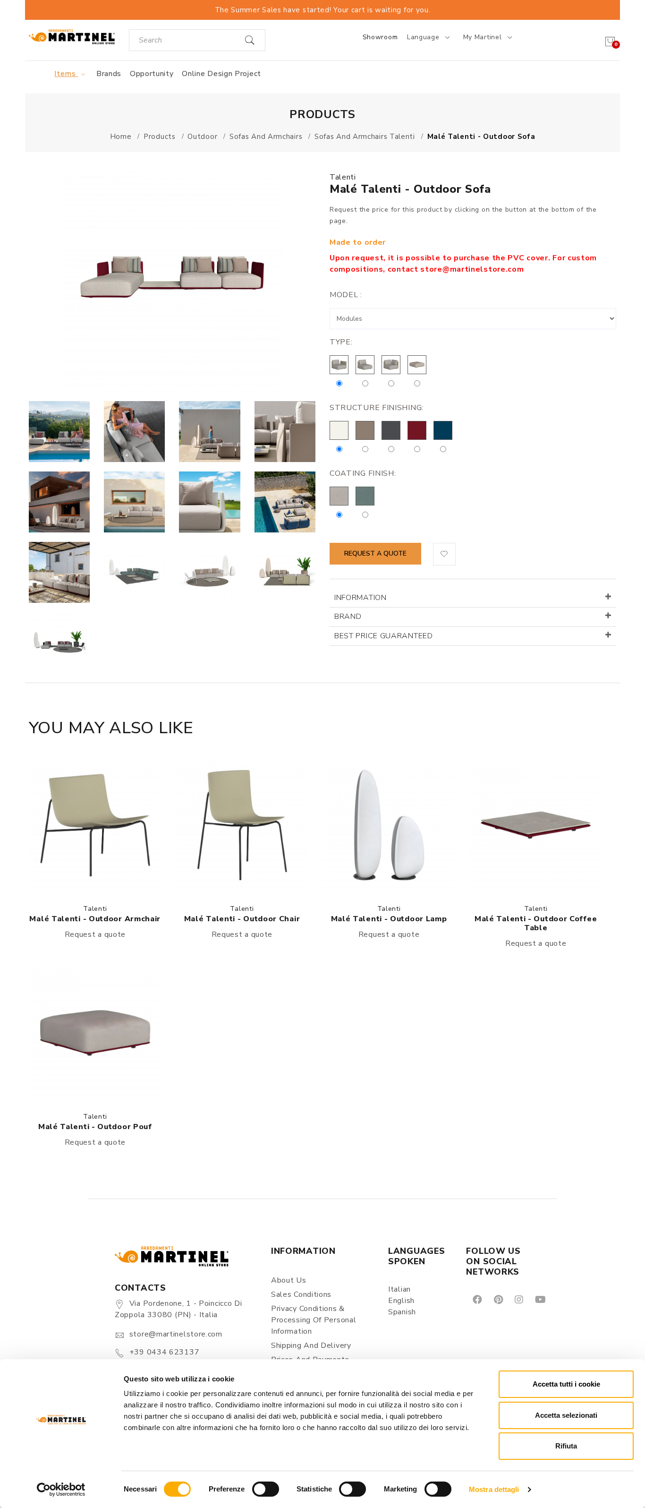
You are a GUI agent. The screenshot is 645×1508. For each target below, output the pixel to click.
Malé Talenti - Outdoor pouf (95, 1127)
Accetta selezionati (566, 1415)
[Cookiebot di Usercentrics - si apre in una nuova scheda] (61, 1489)
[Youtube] (539, 1299)
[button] (444, 554)
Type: (341, 342)
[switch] (265, 1489)
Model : (346, 295)
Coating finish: (363, 473)
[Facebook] (476, 1299)
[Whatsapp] (561, 1299)
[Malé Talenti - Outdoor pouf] (95, 1033)
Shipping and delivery (311, 1345)
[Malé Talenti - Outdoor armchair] (95, 825)
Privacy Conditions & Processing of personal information (313, 1320)
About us (288, 1280)
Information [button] (360, 597)
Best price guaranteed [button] (383, 636)
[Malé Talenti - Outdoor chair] (242, 825)
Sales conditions (301, 1294)
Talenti (343, 177)
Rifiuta (566, 1446)
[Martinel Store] (72, 36)
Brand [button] (348, 616)
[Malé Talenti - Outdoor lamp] (388, 825)
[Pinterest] (497, 1299)
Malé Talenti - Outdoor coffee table (536, 923)
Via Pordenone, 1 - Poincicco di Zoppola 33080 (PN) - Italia (178, 1309)
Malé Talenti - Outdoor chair (242, 919)
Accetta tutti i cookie (566, 1384)
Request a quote (375, 553)
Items (66, 74)
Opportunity (152, 74)
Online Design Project (221, 74)
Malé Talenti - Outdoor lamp (389, 919)
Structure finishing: (377, 408)
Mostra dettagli (494, 1489)
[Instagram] (518, 1299)
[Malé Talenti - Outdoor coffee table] (535, 825)
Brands (108, 74)
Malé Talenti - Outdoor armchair (95, 919)
